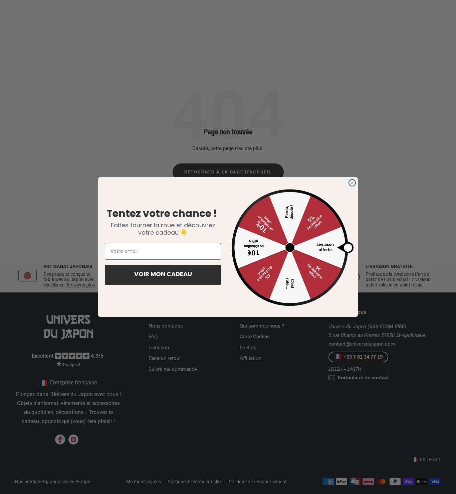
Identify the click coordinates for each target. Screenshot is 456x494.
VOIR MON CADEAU (163, 275)
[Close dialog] (352, 182)
